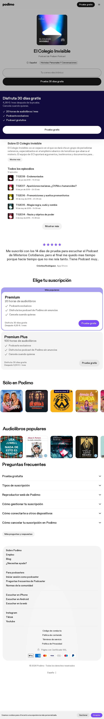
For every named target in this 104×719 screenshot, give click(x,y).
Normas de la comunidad (19, 585)
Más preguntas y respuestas (18, 534)
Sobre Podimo (14, 550)
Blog (8, 559)
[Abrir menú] (99, 4)
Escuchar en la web (16, 603)
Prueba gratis (85, 4)
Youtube (10, 621)
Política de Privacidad (52, 643)
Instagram (11, 612)
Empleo (10, 554)
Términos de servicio (52, 639)
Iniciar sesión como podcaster (22, 577)
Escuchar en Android (17, 599)
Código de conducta (52, 630)
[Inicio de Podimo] (8, 4)
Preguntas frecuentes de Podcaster (25, 581)
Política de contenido (52, 635)
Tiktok (9, 617)
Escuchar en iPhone (17, 594)
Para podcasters (15, 572)
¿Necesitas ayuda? (16, 563)
